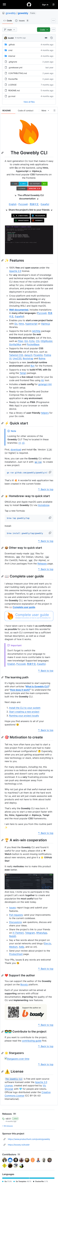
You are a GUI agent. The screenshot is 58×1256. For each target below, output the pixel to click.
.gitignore (12, 62)
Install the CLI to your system (24, 707)
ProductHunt (16, 954)
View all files (29, 102)
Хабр (21, 946)
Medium (13, 946)
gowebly (11, 13)
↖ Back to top (45, 489)
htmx (21, 323)
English (12, 204)
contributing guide (31, 1040)
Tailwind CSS (16, 355)
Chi (37, 341)
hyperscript (31, 323)
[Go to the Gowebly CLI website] (29, 144)
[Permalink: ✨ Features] (3, 260)
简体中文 (34, 204)
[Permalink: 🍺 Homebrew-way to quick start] (3, 496)
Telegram (30, 932)
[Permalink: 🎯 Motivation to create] (3, 737)
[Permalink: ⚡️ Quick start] (3, 423)
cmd (10, 50)
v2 (23, 442)
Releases (42, 563)
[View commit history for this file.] (51, 38)
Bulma (42, 358)
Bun (32, 365)
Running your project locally (24, 715)
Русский (23, 204)
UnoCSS (17, 358)
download (16, 449)
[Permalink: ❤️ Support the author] (3, 975)
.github (11, 44)
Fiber (20, 341)
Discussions (15, 922)
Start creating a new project (24, 711)
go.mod (11, 96)
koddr (11, 38)
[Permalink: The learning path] (3, 677)
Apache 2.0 (15, 271)
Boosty (24, 984)
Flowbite (38, 355)
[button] (50, 472)
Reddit (12, 936)
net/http (36, 331)
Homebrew (43, 505)
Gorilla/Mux (15, 344)
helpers (45, 412)
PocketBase (33, 344)
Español (45, 204)
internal (11, 56)
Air (42, 380)
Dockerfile (13, 79)
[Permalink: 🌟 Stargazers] (3, 1053)
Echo (32, 341)
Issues (12, 907)
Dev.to (47, 943)
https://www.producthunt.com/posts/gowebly (29, 1139)
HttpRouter (46, 341)
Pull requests (16, 914)
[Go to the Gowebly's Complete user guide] (29, 620)
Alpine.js (45, 323)
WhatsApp (41, 932)
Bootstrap (28, 358)
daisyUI (28, 355)
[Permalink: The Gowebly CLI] (3, 153)
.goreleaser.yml (15, 67)
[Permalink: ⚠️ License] (3, 1071)
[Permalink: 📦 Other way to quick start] (3, 548)
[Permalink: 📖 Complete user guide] (3, 576)
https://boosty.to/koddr (19, 1144)
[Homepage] (29, 4)
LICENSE (12, 85)
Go (15, 323)
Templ (23, 373)
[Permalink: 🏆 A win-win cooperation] (3, 840)
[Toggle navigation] (4, 4)
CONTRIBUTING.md (17, 73)
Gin (26, 341)
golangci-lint (45, 384)
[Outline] (54, 110)
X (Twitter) (18, 932)
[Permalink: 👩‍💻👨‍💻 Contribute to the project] (3, 1032)
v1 (19, 442)
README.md (14, 90)
